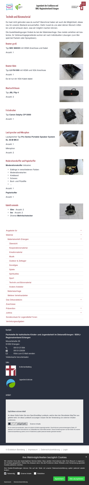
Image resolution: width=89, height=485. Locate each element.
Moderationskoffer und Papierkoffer (21, 160)
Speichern (59, 478)
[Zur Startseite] (44, 6)
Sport (11, 278)
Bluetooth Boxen (12, 88)
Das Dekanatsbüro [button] (14, 299)
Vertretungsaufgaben (15, 321)
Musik (11, 256)
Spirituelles (14, 273)
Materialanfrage (14, 291)
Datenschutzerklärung (21, 482)
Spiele (12, 269)
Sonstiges (13, 265)
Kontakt (8, 330)
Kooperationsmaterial (18, 247)
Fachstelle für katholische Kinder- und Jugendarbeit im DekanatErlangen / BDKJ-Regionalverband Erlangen (43, 336)
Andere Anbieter (16, 286)
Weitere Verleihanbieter (18, 295)
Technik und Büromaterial (18, 16)
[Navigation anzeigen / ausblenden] (83, 4)
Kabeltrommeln (12, 205)
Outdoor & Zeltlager (17, 260)
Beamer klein (11, 65)
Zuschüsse (10, 304)
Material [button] (9, 234)
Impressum (7, 482)
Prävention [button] (10, 308)
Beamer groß (11, 43)
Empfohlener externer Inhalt (17, 411)
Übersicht (13, 243)
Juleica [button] (9, 312)
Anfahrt (8, 395)
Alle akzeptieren (76, 478)
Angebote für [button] (11, 230)
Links (7, 362)
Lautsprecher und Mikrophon (17, 132)
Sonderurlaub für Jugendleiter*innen (21, 316)
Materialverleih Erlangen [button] (18, 239)
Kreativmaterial (15, 252)
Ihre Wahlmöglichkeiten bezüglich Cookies (44, 457)
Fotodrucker (11, 110)
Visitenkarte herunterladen (17, 356)
